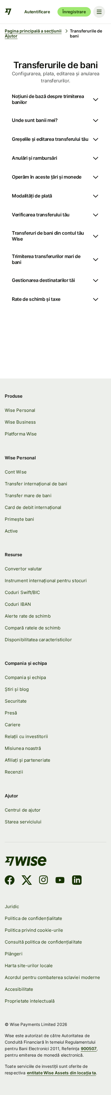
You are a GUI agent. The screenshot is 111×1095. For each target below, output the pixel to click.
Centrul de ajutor (23, 810)
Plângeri (13, 954)
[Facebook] (10, 881)
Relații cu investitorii (26, 736)
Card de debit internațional (33, 507)
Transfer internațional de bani (36, 484)
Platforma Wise (21, 434)
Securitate (16, 701)
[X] (27, 881)
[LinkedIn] (77, 881)
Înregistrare (74, 11)
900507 (89, 1048)
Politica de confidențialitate (33, 918)
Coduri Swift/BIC (22, 592)
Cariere (13, 724)
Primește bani (19, 519)
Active (11, 531)
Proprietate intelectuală (29, 1001)
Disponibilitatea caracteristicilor (38, 639)
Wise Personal (20, 410)
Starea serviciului (23, 822)
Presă (11, 713)
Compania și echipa (25, 677)
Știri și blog (17, 689)
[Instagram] (43, 881)
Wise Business (20, 422)
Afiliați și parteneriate (27, 760)
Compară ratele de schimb (32, 628)
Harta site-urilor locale (29, 965)
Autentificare (37, 11)
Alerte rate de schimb (28, 616)
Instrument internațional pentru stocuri (46, 580)
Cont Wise (16, 472)
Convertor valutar (23, 569)
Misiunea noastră (23, 748)
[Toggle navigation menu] (99, 12)
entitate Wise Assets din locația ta (61, 1072)
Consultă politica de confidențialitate (43, 942)
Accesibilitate (19, 989)
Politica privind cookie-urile (34, 930)
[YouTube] (60, 881)
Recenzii (14, 772)
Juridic (12, 906)
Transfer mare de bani (28, 495)
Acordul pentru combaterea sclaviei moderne (52, 977)
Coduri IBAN (18, 604)
